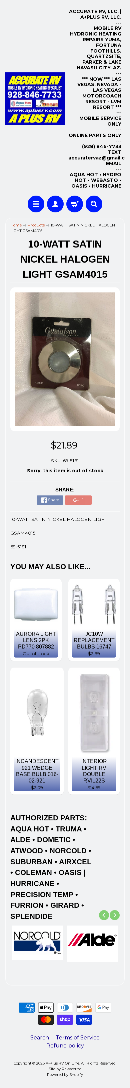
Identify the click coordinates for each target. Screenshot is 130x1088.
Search (39, 1037)
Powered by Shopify (65, 1074)
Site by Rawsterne (65, 1069)
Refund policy (65, 1045)
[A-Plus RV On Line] (35, 98)
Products (36, 225)
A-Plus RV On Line (62, 1063)
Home (16, 225)
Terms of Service (78, 1037)
